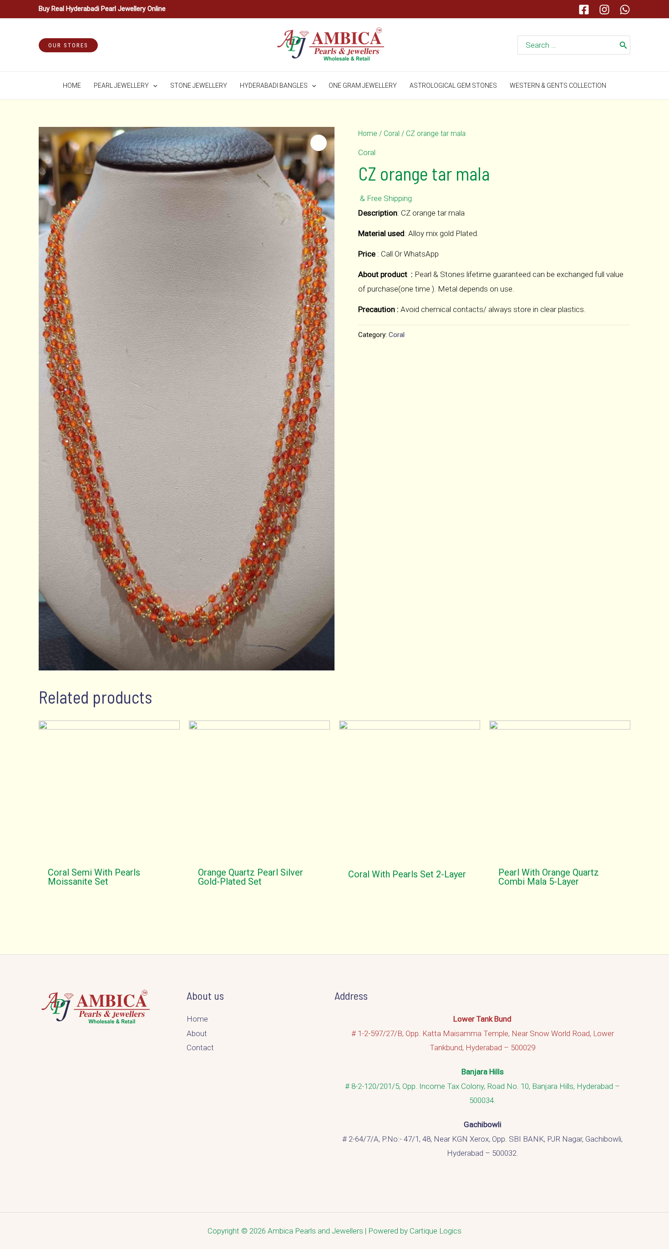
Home (367, 133)
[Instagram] (604, 9)
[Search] (623, 45)
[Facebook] (583, 9)
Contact (200, 1047)
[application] (153, 85)
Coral (392, 133)
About (197, 1033)
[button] (318, 143)
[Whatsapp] (624, 9)
